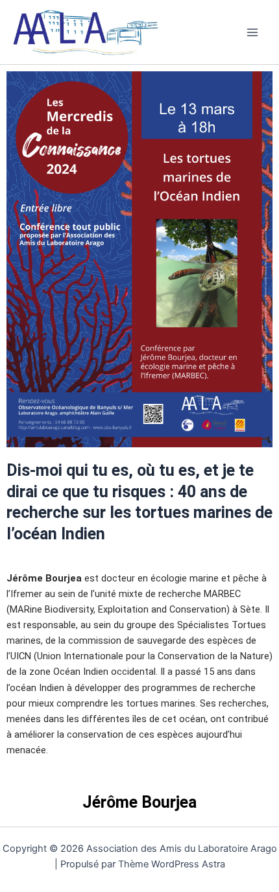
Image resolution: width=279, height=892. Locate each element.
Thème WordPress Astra (171, 864)
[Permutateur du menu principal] (252, 32)
